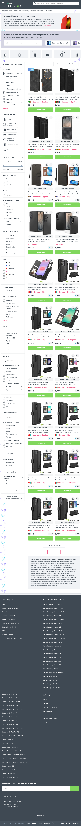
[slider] (4, 166)
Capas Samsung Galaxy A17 (52, 665)
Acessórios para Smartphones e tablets (15, 11)
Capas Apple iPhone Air (9, 721)
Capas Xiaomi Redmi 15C (10, 747)
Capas (8, 85)
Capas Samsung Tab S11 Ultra (52, 604)
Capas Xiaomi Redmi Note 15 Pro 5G (14, 755)
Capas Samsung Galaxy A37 (52, 657)
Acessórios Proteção (36, 11)
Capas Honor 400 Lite (9, 770)
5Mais (5, 320)
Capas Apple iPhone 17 (9, 713)
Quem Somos (6, 612)
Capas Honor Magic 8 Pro (10, 777)
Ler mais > (47, 25)
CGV (3, 631)
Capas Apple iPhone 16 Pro (10, 705)
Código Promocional (9, 627)
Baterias (45, 722)
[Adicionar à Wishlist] (51, 70)
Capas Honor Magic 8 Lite (10, 774)
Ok (74, 788)
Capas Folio (48, 11)
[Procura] (35, 3)
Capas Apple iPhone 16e (10, 698)
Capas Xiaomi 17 (7, 739)
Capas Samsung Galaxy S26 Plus (53, 619)
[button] (40, 101)
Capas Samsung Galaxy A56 (52, 646)
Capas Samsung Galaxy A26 (52, 661)
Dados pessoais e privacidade (12, 638)
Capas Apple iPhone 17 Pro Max (12, 728)
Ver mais (54, 552)
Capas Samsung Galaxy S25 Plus (53, 631)
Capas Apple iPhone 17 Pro (10, 724)
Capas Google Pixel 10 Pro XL (52, 684)
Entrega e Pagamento (9, 619)
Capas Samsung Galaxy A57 (52, 650)
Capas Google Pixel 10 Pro (51, 688)
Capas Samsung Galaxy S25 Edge (54, 638)
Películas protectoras (13, 89)
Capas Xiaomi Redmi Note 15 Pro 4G (14, 758)
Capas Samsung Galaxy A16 (52, 669)
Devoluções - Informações (10, 623)
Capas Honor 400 (8, 766)
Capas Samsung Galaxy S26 (52, 616)
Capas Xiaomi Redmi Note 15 (11, 751)
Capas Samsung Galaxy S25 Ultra (53, 635)
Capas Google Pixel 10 (50, 680)
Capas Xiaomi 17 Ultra (9, 743)
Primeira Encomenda (9, 616)
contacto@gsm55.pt (14, 801)
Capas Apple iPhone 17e (10, 717)
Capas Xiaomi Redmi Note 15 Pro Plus (14, 762)
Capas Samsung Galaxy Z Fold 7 (53, 612)
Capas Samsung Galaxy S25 (52, 627)
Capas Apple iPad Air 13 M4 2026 (12, 736)
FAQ (3, 604)
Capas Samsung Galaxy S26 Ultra (53, 623)
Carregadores (47, 711)
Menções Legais (7, 635)
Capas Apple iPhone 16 (9, 694)
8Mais (5, 281)
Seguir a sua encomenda (10, 608)
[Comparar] (46, 70)
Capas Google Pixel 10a (50, 676)
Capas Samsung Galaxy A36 (52, 653)
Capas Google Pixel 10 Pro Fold (53, 672)
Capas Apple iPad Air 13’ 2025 (11, 732)
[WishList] (14, 6)
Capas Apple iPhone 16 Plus (11, 702)
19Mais (5, 108)
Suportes (45, 715)
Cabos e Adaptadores (50, 719)
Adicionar (41, 109)
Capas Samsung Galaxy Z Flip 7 (53, 608)
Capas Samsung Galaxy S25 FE (53, 642)
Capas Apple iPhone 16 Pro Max (12, 709)
